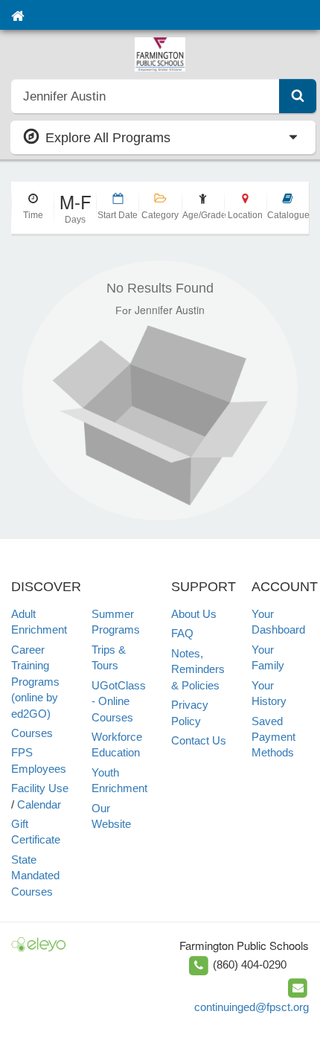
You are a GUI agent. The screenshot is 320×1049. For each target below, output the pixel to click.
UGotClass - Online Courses (119, 701)
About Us (194, 614)
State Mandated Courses (35, 875)
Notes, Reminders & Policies (198, 669)
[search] (145, 96)
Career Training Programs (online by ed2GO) (35, 681)
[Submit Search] (297, 96)
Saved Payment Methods (273, 737)
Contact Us (198, 740)
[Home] (17, 15)
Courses (32, 733)
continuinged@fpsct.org (251, 1007)
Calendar (39, 804)
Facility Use (39, 788)
